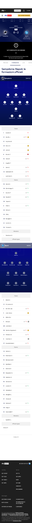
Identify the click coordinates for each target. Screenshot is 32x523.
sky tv (18, 473)
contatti (26, 515)
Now (17, 479)
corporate (19, 506)
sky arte (4, 483)
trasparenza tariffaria (14, 515)
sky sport (4, 473)
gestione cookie (6, 499)
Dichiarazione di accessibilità (20, 502)
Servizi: (17, 470)
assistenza (21, 515)
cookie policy (20, 499)
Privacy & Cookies (11, 513)
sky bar (18, 483)
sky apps (18, 476)
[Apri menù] (2, 15)
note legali (5, 502)
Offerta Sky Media (7, 506)
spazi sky (18, 486)
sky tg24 (4, 476)
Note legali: (4, 495)
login (28, 10)
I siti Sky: (4, 470)
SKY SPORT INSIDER (24, 15)
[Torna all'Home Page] (8, 15)
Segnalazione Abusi (17, 520)
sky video (4, 479)
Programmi (19, 489)
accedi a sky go (23, 463)
